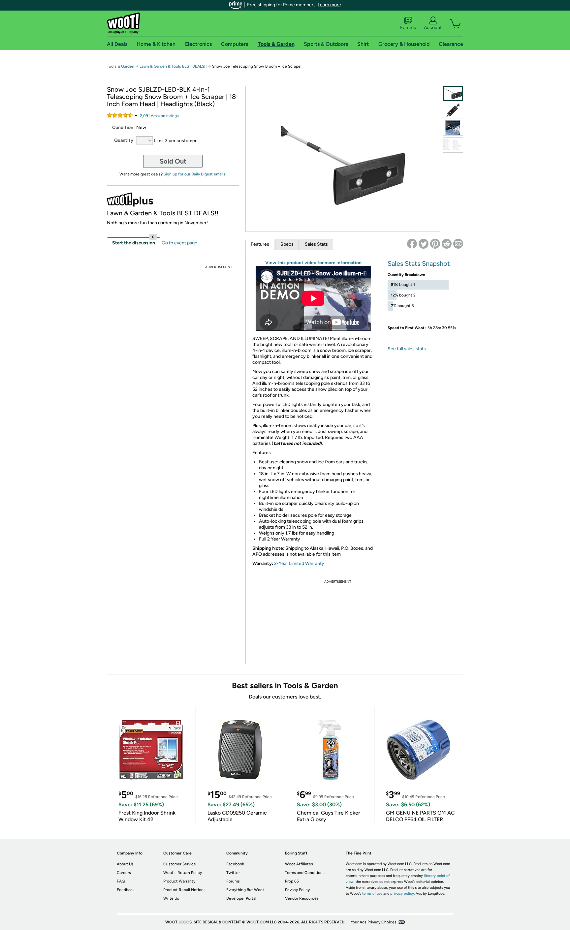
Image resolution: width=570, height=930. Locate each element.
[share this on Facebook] (412, 244)
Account (433, 27)
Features (260, 244)
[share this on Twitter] (423, 244)
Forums (408, 27)
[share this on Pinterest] (435, 244)
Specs (287, 244)
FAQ (121, 881)
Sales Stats (316, 244)
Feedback (126, 889)
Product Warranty (179, 881)
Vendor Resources (302, 898)
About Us (125, 864)
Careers (124, 872)
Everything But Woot (245, 889)
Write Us (171, 898)
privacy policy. (402, 893)
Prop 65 (292, 881)
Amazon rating (159, 115)
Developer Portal (241, 898)
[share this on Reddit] (447, 244)
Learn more (329, 5)
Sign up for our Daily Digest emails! (195, 174)
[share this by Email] (458, 244)
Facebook (235, 864)
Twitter (233, 872)
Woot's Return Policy (182, 872)
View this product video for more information (313, 262)
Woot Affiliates (299, 864)
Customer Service (179, 864)
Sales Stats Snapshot (419, 263)
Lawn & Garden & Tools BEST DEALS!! (173, 66)
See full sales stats (407, 349)
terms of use (372, 893)
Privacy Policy (297, 889)
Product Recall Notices (184, 889)
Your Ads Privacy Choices (373, 922)
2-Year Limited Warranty (299, 563)
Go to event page (179, 243)
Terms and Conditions (305, 872)
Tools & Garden (120, 66)
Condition (122, 127)
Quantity (123, 140)
